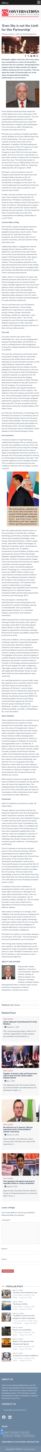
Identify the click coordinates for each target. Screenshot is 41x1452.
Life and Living (7, 1436)
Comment (6, 1220)
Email (4, 1259)
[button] (38, 2)
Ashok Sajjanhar (29, 34)
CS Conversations (28, 1449)
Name (5, 1249)
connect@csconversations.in (14, 1410)
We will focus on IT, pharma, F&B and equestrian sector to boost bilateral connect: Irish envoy (17, 1129)
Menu (5, 2)
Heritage (5, 1432)
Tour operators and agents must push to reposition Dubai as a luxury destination (19, 1182)
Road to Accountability (22, 1330)
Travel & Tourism (28, 1436)
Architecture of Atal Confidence (25, 1355)
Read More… (16, 1398)
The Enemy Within (20, 1304)
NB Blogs (18, 1436)
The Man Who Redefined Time (25, 1292)
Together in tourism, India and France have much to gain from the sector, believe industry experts (20, 1076)
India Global (15, 1005)
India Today (18, 1290)
